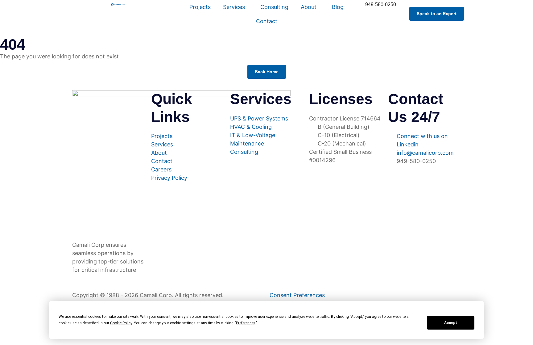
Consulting (274, 7)
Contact (266, 21)
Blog (338, 7)
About (308, 7)
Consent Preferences (297, 295)
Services (234, 7)
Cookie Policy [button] (121, 323)
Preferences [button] (245, 323)
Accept (450, 323)
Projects (200, 7)
